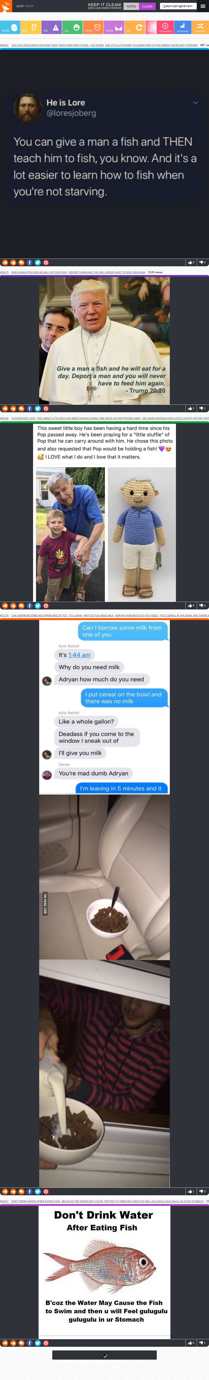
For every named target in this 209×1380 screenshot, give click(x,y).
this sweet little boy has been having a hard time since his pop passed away (89, 418)
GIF (129, 30)
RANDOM (200, 31)
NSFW (109, 30)
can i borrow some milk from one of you (39, 615)
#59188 (4, 418)
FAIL (45, 30)
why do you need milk (98, 615)
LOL (66, 30)
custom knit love (23, 418)
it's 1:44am (75, 615)
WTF (25, 30)
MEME (5, 30)
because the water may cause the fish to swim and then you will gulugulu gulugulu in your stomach (133, 1201)
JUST (25, 6)
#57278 (4, 615)
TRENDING (183, 31)
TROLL (89, 30)
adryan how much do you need (136, 615)
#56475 (4, 272)
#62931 (4, 45)
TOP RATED (165, 31)
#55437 (4, 1201)
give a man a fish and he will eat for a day (39, 272)
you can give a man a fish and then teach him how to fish (49, 45)
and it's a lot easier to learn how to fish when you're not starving (151, 45)
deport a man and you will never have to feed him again (107, 272)
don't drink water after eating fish (35, 1201)
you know (96, 45)
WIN (150, 30)
